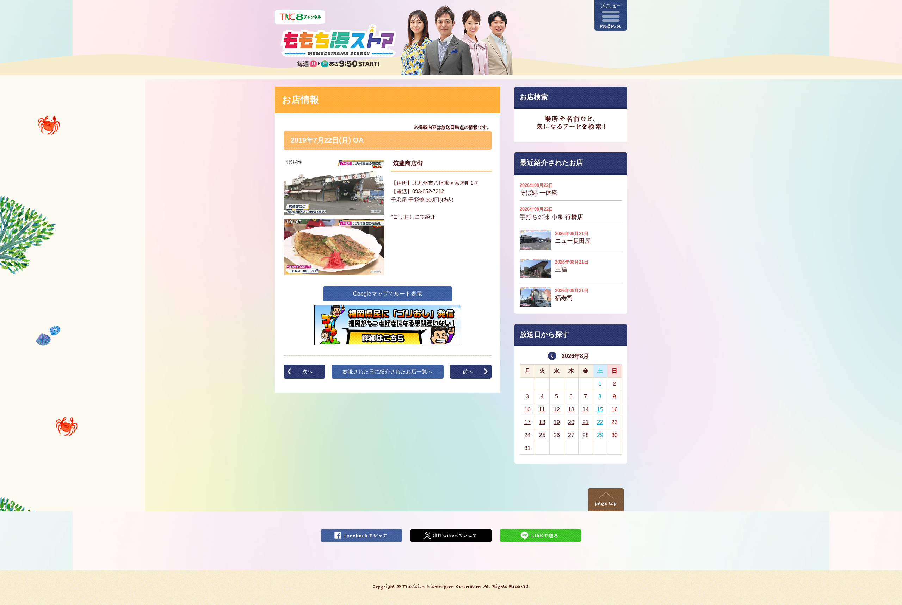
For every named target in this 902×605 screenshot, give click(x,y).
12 (557, 409)
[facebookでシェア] (361, 533)
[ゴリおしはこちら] (387, 309)
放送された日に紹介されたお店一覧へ (387, 371)
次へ (307, 371)
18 (542, 422)
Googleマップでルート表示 (387, 294)
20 (571, 422)
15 (600, 409)
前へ (468, 371)
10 (527, 409)
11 (542, 409)
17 (527, 422)
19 (557, 422)
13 (571, 409)
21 (585, 422)
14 (585, 409)
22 (600, 422)
